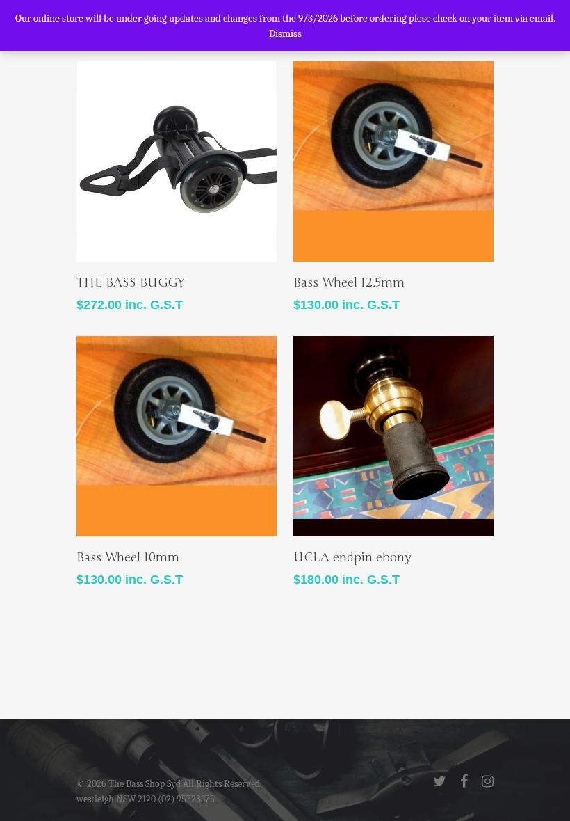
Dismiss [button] (285, 33)
